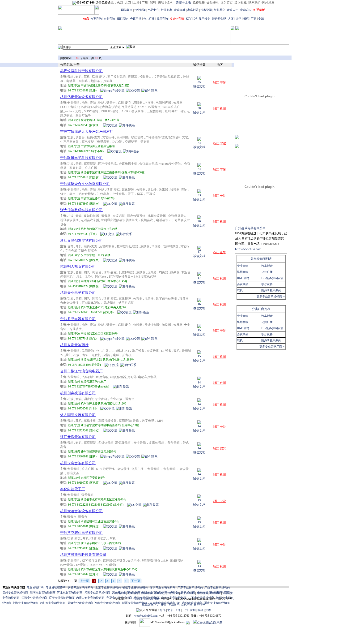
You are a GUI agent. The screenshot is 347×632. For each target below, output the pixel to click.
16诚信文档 (199, 306)
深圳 (153, 2)
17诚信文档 (199, 254)
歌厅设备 (267, 284)
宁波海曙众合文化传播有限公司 (85, 184)
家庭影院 (193, 10)
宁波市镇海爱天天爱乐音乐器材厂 (86, 131)
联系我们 (254, 2)
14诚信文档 (199, 385)
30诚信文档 (199, 110)
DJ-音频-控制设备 (272, 278)
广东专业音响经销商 (190, 587)
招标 (246, 18)
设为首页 (226, 2)
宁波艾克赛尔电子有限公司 (81, 533)
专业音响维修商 (56, 587)
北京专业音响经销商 (108, 587)
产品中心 (153, 10)
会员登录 (213, 2)
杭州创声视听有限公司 (78, 393)
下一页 (135, 581)
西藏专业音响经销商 (107, 603)
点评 (238, 18)
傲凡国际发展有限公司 (78, 415)
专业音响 (109, 18)
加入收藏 (240, 2)
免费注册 (199, 2)
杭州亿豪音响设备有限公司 (81, 97)
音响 (145, 598)
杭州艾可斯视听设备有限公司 (83, 555)
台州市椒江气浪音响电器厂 (81, 371)
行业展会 (219, 10)
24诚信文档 (199, 145)
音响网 (137, 598)
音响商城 (179, 10)
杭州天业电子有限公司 (78, 293)
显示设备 (204, 18)
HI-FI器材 (243, 278)
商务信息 (133, 593)
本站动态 (159, 593)
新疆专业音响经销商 (135, 603)
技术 (169, 2)
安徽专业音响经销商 (80, 587)
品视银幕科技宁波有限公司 (81, 71)
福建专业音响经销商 (135, 587)
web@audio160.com (145, 615)
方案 (231, 18)
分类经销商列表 (261, 259)
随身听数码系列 (271, 290)
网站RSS (215, 593)
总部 (120, 2)
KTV (189, 18)
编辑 (161, 2)
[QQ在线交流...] (133, 90)
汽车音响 (96, 18)
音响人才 (232, 10)
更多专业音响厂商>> (272, 346)
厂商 (253, 18)
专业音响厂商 (35, 587)
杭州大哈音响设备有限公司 (81, 511)
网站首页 (126, 10)
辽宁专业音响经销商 (62, 597)
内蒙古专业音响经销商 (90, 597)
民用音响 (162, 18)
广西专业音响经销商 (217, 587)
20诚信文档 (199, 223)
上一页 (84, 581)
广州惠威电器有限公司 (250, 228)
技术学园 (206, 10)
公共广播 (149, 18)
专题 (261, 18)
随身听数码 (219, 18)
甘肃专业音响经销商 (162, 587)
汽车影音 (267, 265)
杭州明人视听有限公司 (78, 266)
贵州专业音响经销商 (15, 592)
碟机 (240, 290)
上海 (136, 2)
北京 (128, 2)
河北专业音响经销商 (69, 592)
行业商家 (166, 10)
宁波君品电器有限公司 (78, 319)
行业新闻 (140, 10)
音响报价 (154, 598)
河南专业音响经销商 (97, 592)
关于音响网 (187, 593)
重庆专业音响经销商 (217, 603)
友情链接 (227, 593)
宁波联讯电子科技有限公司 (81, 158)
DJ (195, 18)
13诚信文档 (199, 503)
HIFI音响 (122, 18)
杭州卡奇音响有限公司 (78, 463)
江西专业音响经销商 (34, 597)
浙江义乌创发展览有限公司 (81, 240)
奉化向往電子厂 (72, 489)
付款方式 (172, 593)
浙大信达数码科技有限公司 (81, 210)
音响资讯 (146, 593)
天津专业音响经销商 (80, 603)
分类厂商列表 (261, 309)
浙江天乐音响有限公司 (78, 437)
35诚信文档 (199, 84)
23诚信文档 (199, 197)
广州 (145, 2)
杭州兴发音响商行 (74, 345)
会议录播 (135, 18)
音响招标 (199, 604)
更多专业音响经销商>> (271, 296)
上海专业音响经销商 (25, 603)
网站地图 (268, 2)
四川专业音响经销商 (52, 603)
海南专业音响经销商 (42, 592)
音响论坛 (245, 10)
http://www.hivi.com (248, 249)
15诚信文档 (199, 332)
